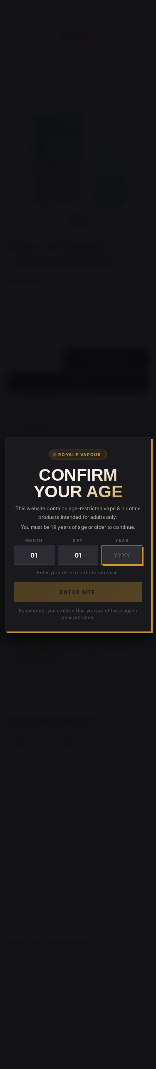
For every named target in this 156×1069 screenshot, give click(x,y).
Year (122, 540)
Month (34, 540)
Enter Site (78, 592)
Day (78, 540)
